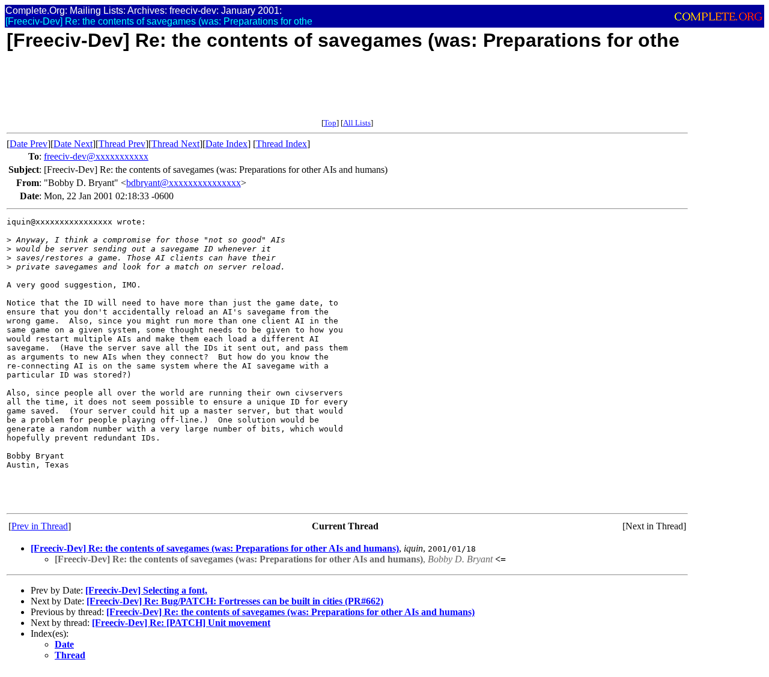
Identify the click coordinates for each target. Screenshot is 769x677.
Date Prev (28, 144)
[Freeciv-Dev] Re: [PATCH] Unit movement (181, 623)
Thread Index (281, 144)
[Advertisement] (225, 91)
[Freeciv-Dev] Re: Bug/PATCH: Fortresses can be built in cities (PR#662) (235, 601)
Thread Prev (122, 144)
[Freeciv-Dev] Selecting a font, (146, 590)
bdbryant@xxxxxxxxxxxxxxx (183, 183)
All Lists (357, 122)
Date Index (226, 144)
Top (330, 122)
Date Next (73, 144)
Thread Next (175, 144)
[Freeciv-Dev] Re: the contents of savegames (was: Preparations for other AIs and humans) (215, 548)
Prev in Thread (39, 526)
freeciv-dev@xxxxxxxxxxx (96, 156)
